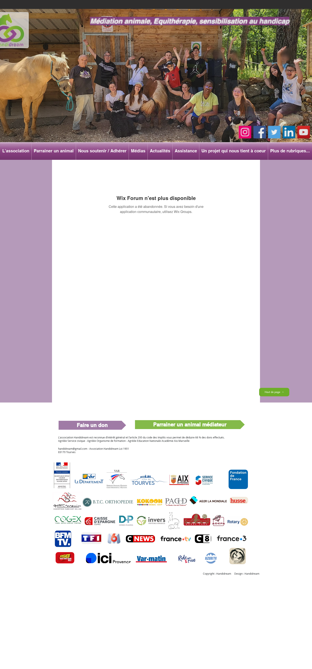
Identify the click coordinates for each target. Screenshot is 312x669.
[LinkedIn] (289, 132)
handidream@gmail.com (72, 448)
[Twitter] (274, 132)
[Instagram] (245, 132)
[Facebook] (259, 132)
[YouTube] (303, 132)
